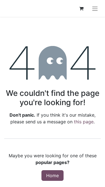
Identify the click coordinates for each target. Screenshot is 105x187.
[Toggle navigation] (95, 8)
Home (52, 175)
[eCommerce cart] (81, 8)
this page (84, 121)
